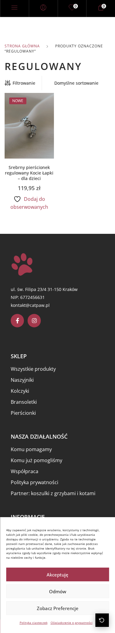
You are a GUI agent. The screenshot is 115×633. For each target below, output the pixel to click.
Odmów (57, 591)
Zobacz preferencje (58, 608)
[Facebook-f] (17, 320)
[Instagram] (34, 320)
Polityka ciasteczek (34, 622)
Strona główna (22, 46)
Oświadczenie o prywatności (72, 622)
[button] (29, 135)
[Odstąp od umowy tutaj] (102, 620)
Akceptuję (57, 575)
